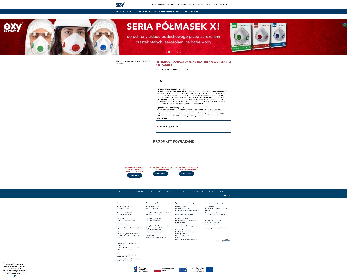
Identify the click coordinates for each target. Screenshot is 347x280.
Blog (189, 4)
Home (154, 4)
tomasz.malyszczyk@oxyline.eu (186, 239)
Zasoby (183, 4)
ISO (194, 4)
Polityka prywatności (197, 191)
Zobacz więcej (134, 175)
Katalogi (208, 4)
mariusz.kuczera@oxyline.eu (190, 226)
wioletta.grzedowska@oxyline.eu (216, 228)
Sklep (215, 4)
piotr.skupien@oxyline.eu (218, 214)
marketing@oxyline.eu (159, 237)
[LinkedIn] (229, 196)
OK (15, 276)
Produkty (161, 4)
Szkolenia (169, 4)
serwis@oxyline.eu (157, 232)
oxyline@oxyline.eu (128, 220)
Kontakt (200, 4)
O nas (177, 4)
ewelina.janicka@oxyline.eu (189, 210)
